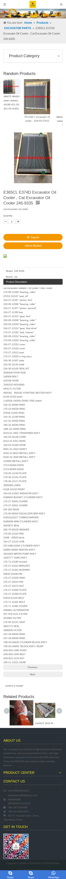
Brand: (9, 276)
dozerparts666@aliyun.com (23, 795)
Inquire (35, 237)
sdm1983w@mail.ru (18, 790)
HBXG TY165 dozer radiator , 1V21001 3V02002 (47, 121)
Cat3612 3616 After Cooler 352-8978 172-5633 (45, 723)
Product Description (16, 281)
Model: (9, 271)
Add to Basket (33, 245)
